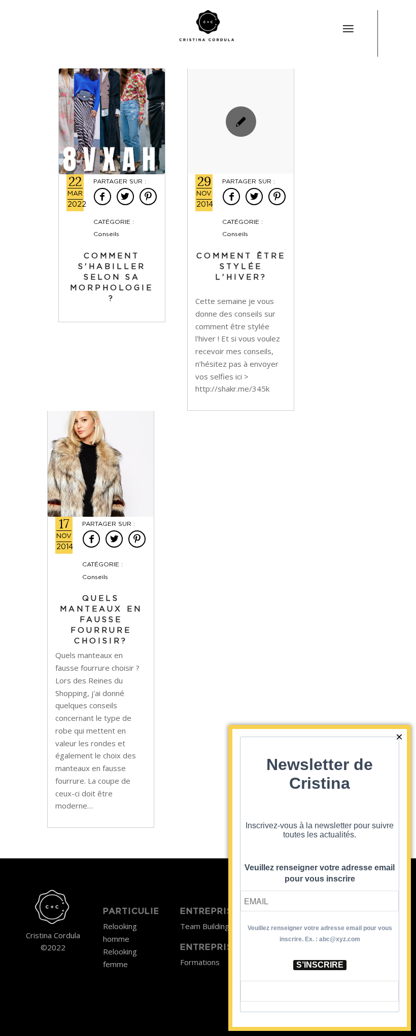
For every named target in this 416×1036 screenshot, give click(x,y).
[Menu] (348, 29)
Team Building (204, 926)
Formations (200, 962)
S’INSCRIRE (319, 965)
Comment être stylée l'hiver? (241, 266)
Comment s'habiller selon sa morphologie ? (111, 277)
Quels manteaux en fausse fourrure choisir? (101, 620)
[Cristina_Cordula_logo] (207, 28)
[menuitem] (348, 22)
